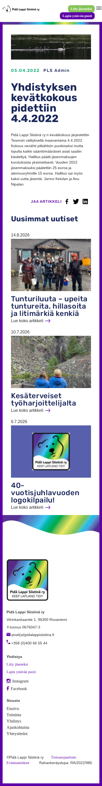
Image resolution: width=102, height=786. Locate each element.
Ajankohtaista (18, 727)
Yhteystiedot (17, 733)
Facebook (67, 201)
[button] (98, 8)
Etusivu (13, 708)
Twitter (76, 201)
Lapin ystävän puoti (77, 16)
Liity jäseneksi (81, 9)
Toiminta (14, 715)
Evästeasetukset (18, 763)
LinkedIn (85, 201)
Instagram (20, 681)
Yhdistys (14, 721)
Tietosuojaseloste (63, 757)
